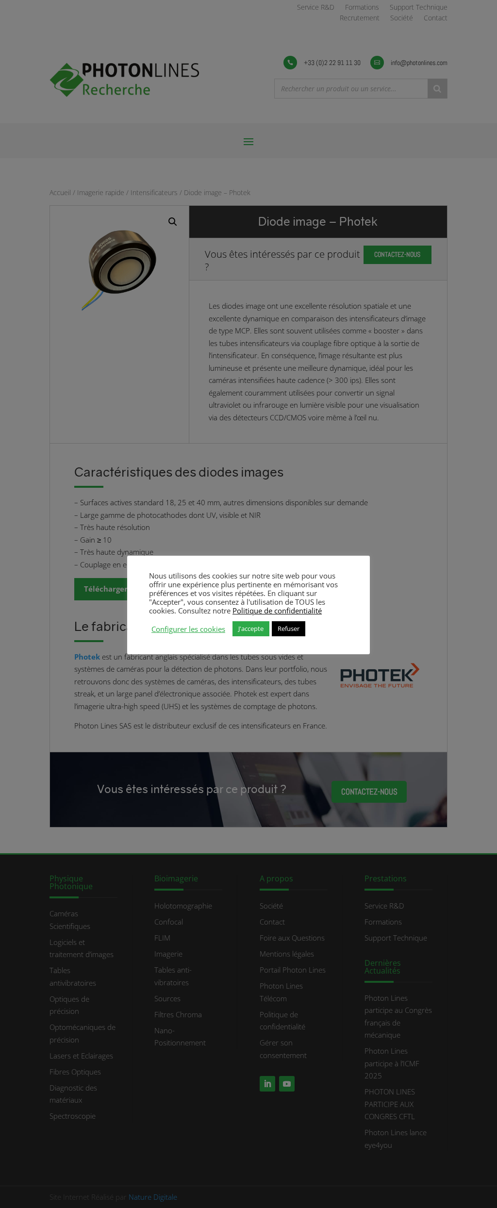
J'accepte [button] (251, 628)
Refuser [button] (288, 628)
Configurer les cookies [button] (188, 629)
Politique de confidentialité (277, 610)
